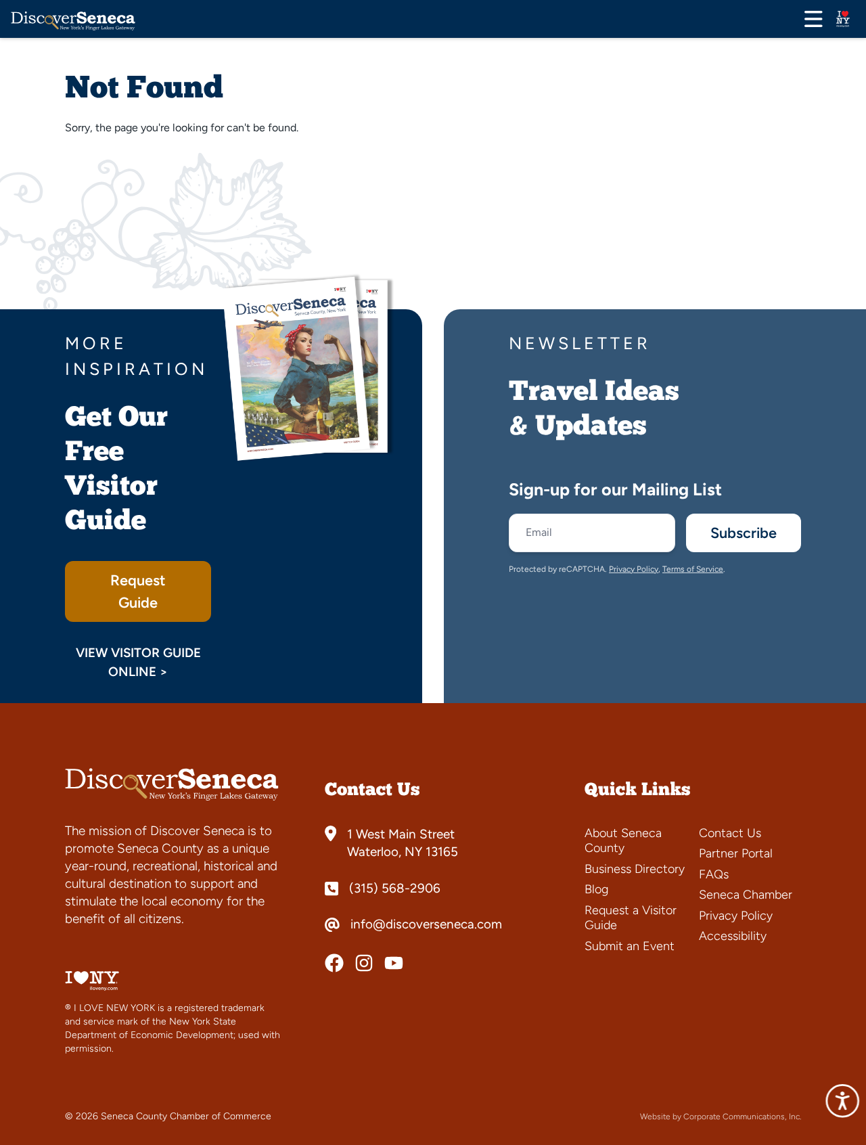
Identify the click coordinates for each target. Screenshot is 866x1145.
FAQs (714, 874)
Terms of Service (692, 569)
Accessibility (733, 935)
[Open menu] (813, 19)
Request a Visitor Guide (631, 918)
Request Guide (138, 591)
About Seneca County (623, 841)
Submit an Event (630, 946)
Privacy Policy (633, 569)
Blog (596, 889)
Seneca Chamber (745, 894)
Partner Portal (736, 853)
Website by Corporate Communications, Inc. (720, 1116)
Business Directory (635, 868)
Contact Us (730, 833)
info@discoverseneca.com (426, 924)
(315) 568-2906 (394, 888)
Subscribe (743, 532)
